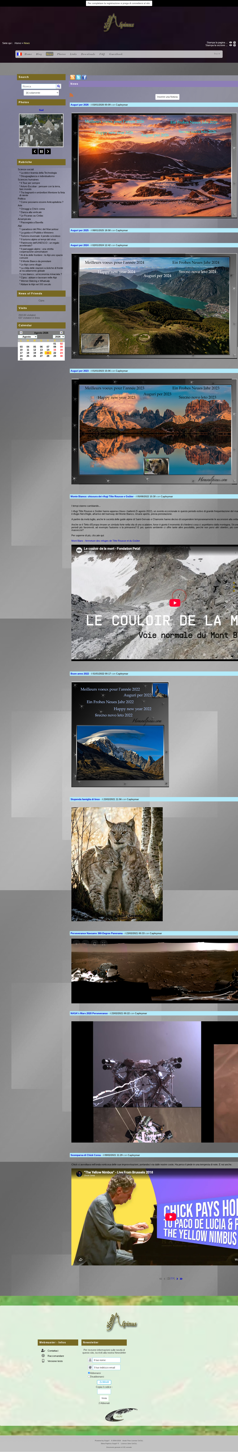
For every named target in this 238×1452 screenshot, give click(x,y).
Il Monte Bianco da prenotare (36, 261)
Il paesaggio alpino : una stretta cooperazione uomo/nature (36, 250)
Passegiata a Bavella (32, 222)
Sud (41, 110)
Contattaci (52, 1350)
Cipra (41, 300)
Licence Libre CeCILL (128, 1443)
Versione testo (55, 1361)
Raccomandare (55, 1356)
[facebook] (84, 77)
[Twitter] (78, 77)
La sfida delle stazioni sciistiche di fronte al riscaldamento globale (41, 269)
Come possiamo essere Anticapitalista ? (42, 202)
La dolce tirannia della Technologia (39, 172)
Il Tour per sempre (30, 183)
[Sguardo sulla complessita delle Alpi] (119, 22)
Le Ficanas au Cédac (32, 215)
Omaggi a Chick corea (33, 208)
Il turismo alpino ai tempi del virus (38, 239)
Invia (104, 1398)
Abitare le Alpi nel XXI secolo (36, 284)
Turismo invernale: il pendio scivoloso (40, 236)
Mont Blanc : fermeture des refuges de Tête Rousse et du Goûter (105, 540)
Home (18, 43)
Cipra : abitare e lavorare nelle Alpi (39, 277)
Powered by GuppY (102, 1440)
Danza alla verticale (31, 212)
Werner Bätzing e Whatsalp (35, 281)
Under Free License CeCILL (133, 1440)
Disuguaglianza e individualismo (38, 176)
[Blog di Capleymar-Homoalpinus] (121, 1414)
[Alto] (234, 583)
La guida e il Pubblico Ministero (37, 232)
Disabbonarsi (97, 1376)
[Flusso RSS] (72, 77)
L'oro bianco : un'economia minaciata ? (41, 274)
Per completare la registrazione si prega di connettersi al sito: (119, 3)
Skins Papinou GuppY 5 (110, 1443)
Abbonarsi (95, 1373)
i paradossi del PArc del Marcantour (39, 229)
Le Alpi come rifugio (31, 264)
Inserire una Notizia (167, 96)
